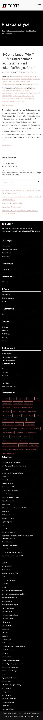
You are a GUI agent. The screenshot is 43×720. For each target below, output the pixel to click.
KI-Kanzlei (5, 327)
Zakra (25, 716)
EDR (3, 525)
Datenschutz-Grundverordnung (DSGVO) (22, 407)
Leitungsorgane (13, 428)
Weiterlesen (6, 145)
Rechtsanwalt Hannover (9, 357)
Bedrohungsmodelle (8, 487)
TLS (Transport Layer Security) (11, 685)
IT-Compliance (26, 96)
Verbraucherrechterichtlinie (9, 445)
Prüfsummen (6, 622)
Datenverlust (6, 411)
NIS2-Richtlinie (7, 601)
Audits (17, 88)
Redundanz (36, 79)
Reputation (5, 636)
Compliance (5, 269)
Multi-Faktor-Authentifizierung (12, 590)
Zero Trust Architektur (9, 699)
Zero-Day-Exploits (8, 702)
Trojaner (15, 440)
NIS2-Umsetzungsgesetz (10, 604)
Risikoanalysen (6, 81)
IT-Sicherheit (24, 98)
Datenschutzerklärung (9, 386)
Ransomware (6, 629)
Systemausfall (6, 440)
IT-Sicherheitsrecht (8, 424)
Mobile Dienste (23, 428)
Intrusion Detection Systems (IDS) (13, 552)
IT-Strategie (5, 256)
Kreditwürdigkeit (30, 424)
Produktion (5, 436)
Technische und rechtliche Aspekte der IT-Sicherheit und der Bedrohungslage (21, 198)
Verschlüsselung (26, 84)
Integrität (17, 79)
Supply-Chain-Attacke (9, 678)
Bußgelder (31, 398)
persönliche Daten (26, 79)
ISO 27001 (5, 419)
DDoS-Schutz (6, 515)
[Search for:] (21, 182)
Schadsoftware (6, 650)
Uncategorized (6, 688)
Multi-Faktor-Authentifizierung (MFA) (14, 594)
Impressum (5, 383)
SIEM (3, 674)
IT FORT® (9, 96)
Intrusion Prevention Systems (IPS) (13, 556)
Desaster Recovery (8, 518)
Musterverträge (6, 353)
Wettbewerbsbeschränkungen (16, 449)
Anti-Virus (5, 469)
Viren (4, 449)
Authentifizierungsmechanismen (12, 473)
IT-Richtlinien (14, 98)
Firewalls (4, 529)
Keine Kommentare (8, 105)
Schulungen (16, 81)
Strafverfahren (27, 436)
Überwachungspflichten (8, 453)
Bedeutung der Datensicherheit (12, 203)
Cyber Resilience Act (8, 501)
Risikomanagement (8, 643)
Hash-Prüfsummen (8, 542)
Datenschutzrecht (7, 282)
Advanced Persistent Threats (11, 462)
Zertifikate (35, 84)
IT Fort (6, 72)
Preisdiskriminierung (31, 432)
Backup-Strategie (29, 76)
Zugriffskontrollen (8, 709)
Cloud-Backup (6, 494)
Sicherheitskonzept (16, 436)
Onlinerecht (5, 341)
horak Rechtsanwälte (8, 360)
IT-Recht (4, 337)
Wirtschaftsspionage (31, 449)
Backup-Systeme (7, 79)
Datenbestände (28, 403)
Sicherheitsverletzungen (10, 671)
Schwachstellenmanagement (11, 84)
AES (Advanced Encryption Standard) (14, 466)
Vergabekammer (23, 445)
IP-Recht (4, 301)
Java (3, 576)
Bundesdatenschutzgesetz (10, 490)
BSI (29, 88)
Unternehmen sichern (18, 101)
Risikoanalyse (6, 101)
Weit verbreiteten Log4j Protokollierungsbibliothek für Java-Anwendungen (20, 212)
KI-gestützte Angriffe (8, 580)
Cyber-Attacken (18, 403)
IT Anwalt (5, 330)
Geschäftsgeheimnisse (9, 532)
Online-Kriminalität (34, 428)
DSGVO (21, 90)
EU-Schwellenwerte (32, 411)
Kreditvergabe (19, 424)
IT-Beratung (17, 96)
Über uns (5, 369)
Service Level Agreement (10, 667)
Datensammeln (6, 407)
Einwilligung (22, 411)
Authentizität (18, 76)
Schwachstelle (25, 81)
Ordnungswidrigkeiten (8, 432)
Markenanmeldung (8, 298)
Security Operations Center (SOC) (12, 664)
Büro (38, 398)
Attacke (12, 398)
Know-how (5, 584)
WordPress (34, 716)
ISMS (35, 93)
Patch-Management (8, 608)
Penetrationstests (7, 611)
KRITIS (31, 98)
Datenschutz (14, 90)
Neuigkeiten (5, 376)
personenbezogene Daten (10, 615)
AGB (3, 390)
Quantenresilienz (7, 625)
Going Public (17, 415)
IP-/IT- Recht (6, 334)
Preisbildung (20, 432)
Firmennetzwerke (7, 415)
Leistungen (5, 372)
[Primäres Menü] (39, 5)
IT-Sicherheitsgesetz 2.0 (10, 573)
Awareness (23, 88)
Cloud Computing (7, 403)
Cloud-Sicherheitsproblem (10, 497)
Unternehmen (23, 440)
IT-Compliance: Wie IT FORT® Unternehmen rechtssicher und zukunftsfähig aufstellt (21, 191)
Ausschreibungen (21, 398)
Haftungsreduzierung (28, 415)
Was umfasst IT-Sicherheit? (11, 207)
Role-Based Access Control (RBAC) (13, 646)
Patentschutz (6, 294)
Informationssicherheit (26, 93)
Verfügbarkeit (6, 692)
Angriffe (5, 398)
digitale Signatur (7, 522)
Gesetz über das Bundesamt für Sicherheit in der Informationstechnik (17, 537)
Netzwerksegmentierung (9, 597)
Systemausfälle (6, 681)
